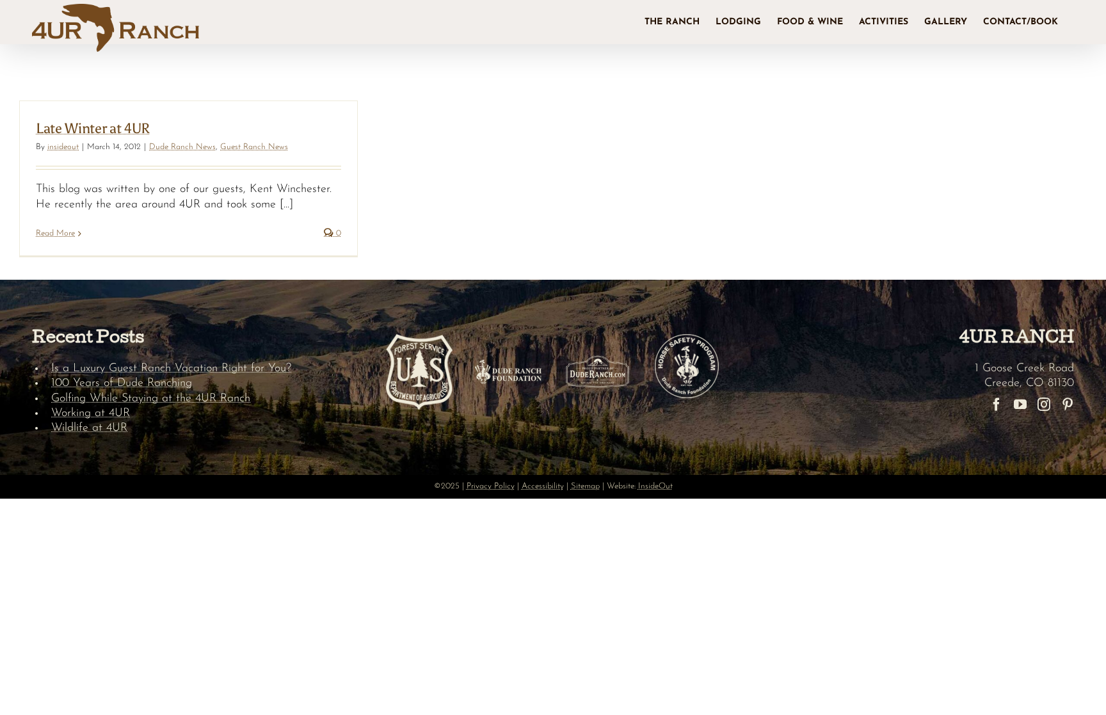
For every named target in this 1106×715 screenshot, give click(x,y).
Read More (55, 233)
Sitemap (585, 486)
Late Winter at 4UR (93, 128)
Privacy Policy (491, 486)
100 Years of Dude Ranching (121, 383)
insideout (63, 147)
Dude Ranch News (182, 147)
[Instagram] (1044, 404)
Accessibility (543, 486)
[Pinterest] (1067, 404)
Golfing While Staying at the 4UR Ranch (150, 399)
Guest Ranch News (254, 147)
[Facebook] (996, 404)
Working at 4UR (90, 413)
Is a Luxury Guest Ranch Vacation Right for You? (171, 368)
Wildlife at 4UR (89, 428)
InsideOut (655, 486)
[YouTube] (1020, 404)
